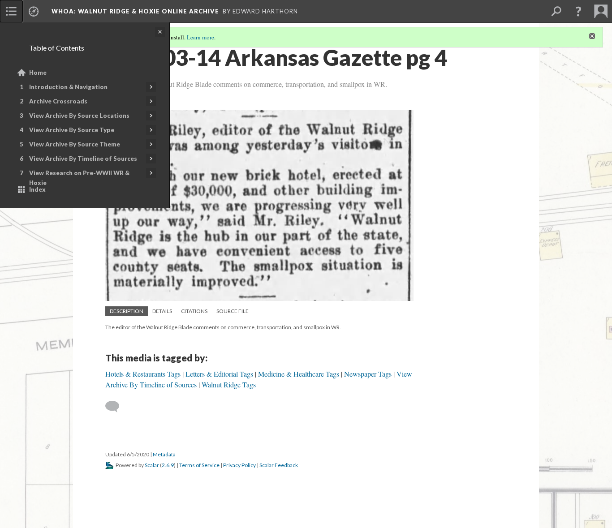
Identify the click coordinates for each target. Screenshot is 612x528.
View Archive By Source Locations (79, 115)
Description (126, 311)
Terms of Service (199, 465)
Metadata (164, 454)
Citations (194, 311)
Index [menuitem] (37, 189)
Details (162, 311)
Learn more (200, 37)
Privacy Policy (239, 465)
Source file (232, 311)
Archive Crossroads (58, 101)
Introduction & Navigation (68, 86)
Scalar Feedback (278, 465)
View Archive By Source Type (71, 129)
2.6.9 (168, 465)
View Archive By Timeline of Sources (83, 158)
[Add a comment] (116, 406)
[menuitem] (11, 11)
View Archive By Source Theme (74, 144)
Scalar (152, 465)
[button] (578, 11)
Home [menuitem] (38, 72)
